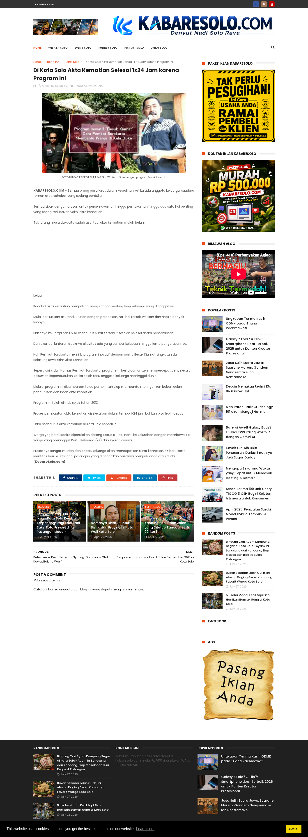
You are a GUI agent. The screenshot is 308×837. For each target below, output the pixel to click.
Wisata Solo (58, 48)
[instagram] (264, 4)
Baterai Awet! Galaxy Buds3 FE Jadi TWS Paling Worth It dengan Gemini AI (248, 432)
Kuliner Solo (108, 48)
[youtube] (272, 4)
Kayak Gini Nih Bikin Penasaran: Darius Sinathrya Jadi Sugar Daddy (249, 453)
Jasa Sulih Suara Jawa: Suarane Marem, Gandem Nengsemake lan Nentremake (247, 370)
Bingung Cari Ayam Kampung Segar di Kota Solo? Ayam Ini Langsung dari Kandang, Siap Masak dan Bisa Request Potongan (247, 550)
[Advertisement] (113, 259)
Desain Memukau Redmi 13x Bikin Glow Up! (248, 388)
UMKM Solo (159, 48)
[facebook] (256, 4)
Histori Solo (134, 48)
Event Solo (83, 48)
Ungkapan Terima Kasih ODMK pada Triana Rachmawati (245, 323)
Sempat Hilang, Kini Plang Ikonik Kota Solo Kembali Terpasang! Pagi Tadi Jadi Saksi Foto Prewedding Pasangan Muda (58, 523)
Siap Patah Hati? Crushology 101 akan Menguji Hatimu (249, 409)
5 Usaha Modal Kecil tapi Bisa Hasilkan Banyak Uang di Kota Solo (248, 599)
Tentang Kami (43, 4)
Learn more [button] (145, 829)
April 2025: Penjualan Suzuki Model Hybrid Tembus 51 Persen (248, 514)
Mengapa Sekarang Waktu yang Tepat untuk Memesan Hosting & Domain (249, 473)
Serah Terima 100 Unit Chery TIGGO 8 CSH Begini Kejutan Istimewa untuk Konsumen (249, 494)
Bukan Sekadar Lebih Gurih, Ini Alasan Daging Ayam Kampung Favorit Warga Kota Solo (249, 577)
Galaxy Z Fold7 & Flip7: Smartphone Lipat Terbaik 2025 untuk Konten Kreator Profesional (248, 346)
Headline (53, 62)
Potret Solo (72, 62)
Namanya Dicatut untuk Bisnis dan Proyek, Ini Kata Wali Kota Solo (112, 527)
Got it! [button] (294, 829)
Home (37, 48)
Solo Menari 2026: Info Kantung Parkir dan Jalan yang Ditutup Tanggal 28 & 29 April (167, 525)
